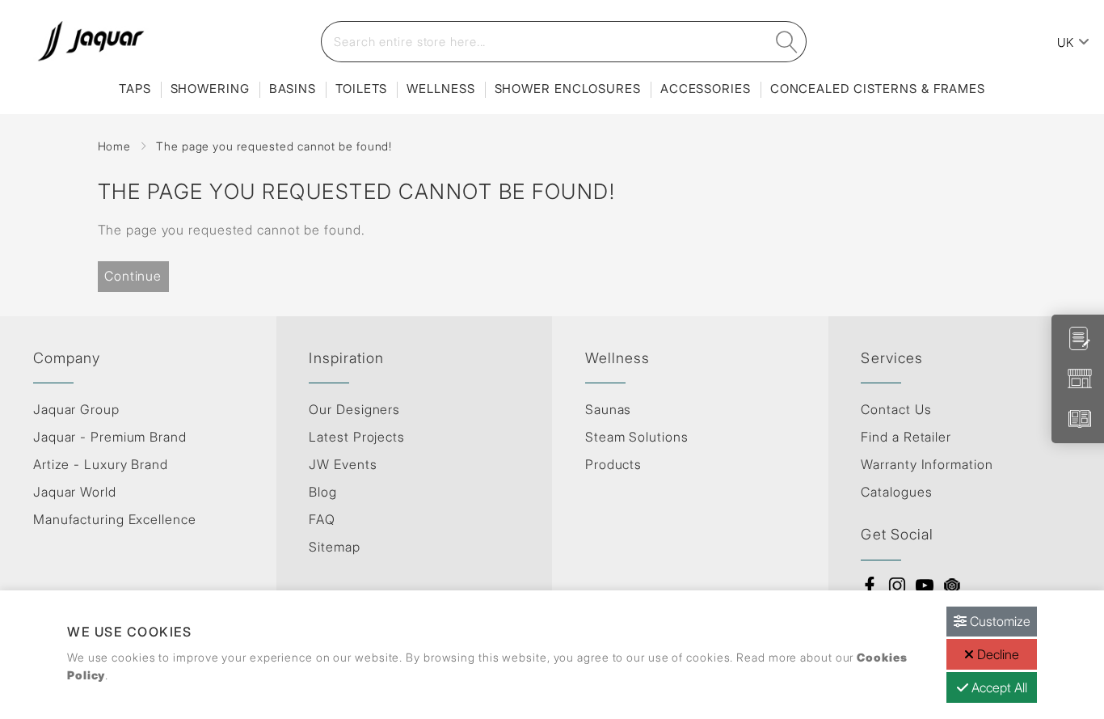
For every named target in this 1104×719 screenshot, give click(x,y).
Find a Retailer (906, 437)
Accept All (997, 687)
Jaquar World (74, 492)
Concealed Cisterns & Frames (877, 88)
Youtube (924, 585)
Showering (210, 88)
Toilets (361, 88)
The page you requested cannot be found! (274, 146)
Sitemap (334, 547)
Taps (135, 88)
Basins (292, 88)
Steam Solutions (637, 437)
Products (613, 464)
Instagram (897, 585)
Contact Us (896, 409)
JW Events (343, 464)
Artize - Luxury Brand (100, 464)
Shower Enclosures (568, 88)
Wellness (440, 88)
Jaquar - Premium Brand (110, 437)
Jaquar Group (76, 409)
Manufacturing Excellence (114, 519)
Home (115, 146)
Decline (996, 654)
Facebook (870, 585)
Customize (998, 621)
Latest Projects (357, 437)
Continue (133, 276)
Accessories (705, 88)
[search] (787, 41)
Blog (323, 492)
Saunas (608, 409)
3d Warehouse (952, 585)
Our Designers (354, 409)
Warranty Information (926, 464)
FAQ (322, 519)
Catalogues (896, 492)
